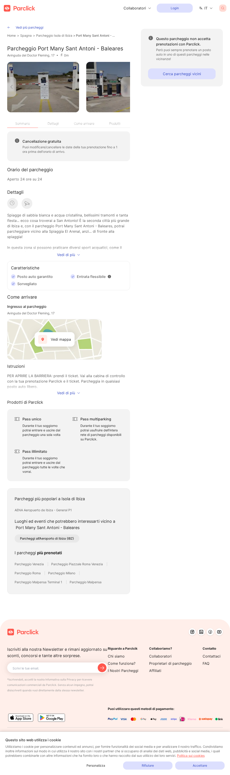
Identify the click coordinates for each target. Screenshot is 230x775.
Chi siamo (116, 656)
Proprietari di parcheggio (170, 663)
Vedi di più (66, 254)
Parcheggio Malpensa (86, 582)
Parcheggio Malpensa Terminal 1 (39, 582)
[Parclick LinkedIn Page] (201, 631)
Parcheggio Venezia (30, 564)
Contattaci (212, 656)
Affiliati (155, 670)
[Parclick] (19, 8)
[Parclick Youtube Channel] (219, 631)
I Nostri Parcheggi (123, 670)
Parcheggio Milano (62, 573)
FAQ (206, 663)
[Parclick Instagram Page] (192, 631)
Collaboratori (160, 656)
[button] (109, 277)
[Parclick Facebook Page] (210, 631)
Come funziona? (121, 663)
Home (11, 35)
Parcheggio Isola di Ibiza (54, 35)
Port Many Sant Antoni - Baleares (95, 35)
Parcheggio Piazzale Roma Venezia (77, 564)
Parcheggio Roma (28, 573)
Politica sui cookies (191, 755)
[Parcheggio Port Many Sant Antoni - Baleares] (43, 87)
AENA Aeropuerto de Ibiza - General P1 (43, 510)
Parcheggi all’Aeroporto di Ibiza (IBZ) (47, 538)
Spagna (26, 35)
